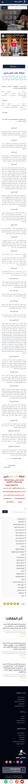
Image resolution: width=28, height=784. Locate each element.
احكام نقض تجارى (20, 533)
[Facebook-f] (21, 762)
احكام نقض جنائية (20, 535)
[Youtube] (22, 781)
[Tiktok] (10, 762)
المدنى (22, 571)
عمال (22, 596)
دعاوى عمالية (20, 585)
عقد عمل (13, 476)
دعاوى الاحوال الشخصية (18, 582)
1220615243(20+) (15, 769)
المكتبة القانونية (20, 574)
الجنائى (22, 554)
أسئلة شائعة (21, 522)
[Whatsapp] (6, 781)
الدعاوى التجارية (20, 560)
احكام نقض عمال (20, 538)
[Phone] (17, 781)
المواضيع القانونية (20, 576)
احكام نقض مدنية (20, 541)
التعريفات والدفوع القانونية (17, 552)
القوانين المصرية (20, 568)
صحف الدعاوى (20, 590)
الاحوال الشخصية (20, 543)
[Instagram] (17, 762)
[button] (2, 2)
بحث (4, 8)
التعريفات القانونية (20, 549)
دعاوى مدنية (21, 587)
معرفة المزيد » (23, 636)
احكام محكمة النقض (19, 527)
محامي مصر (18, 1)
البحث (25, 508)
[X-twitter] (14, 762)
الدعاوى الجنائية (20, 563)
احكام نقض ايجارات (19, 530)
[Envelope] (11, 781)
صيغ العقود (21, 593)
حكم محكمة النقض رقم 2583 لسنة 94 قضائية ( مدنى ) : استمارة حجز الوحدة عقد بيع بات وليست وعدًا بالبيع (14, 626)
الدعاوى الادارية (20, 557)
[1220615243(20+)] (23, 770)
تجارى (22, 579)
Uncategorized (20, 519)
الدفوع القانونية (20, 565)
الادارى (22, 546)
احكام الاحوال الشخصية (18, 524)
